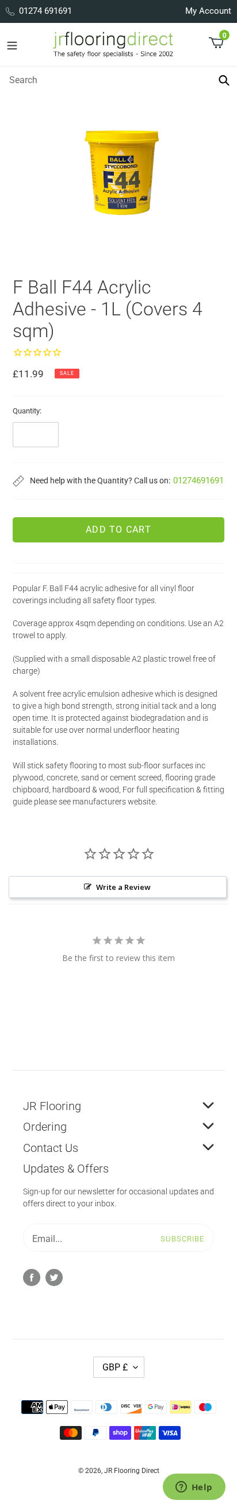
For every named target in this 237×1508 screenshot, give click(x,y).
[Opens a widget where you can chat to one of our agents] (193, 1488)
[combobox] (118, 79)
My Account (208, 11)
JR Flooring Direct (131, 1471)
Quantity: (27, 411)
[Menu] (12, 45)
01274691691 (198, 480)
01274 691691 (45, 11)
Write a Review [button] (123, 887)
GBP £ (115, 1367)
